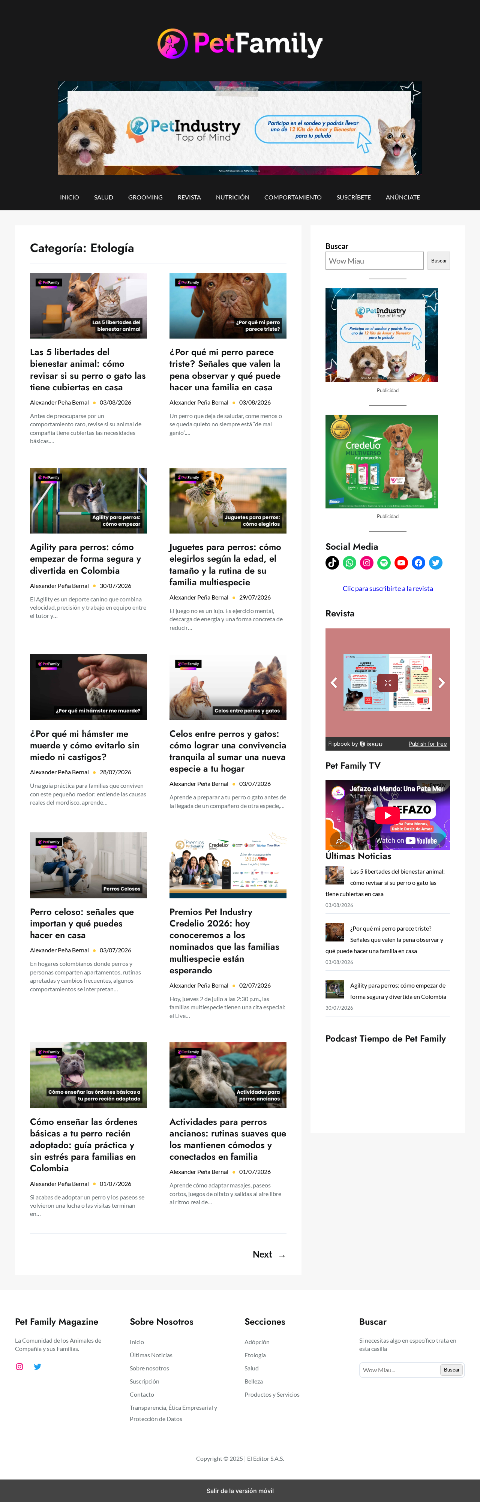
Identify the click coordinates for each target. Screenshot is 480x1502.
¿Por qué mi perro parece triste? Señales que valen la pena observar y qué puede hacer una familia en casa (225, 369)
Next (269, 1254)
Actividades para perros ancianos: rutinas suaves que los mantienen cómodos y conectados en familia (228, 1139)
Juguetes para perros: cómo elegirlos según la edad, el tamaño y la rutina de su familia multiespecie (225, 564)
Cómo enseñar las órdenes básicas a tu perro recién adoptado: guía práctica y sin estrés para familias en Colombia (84, 1145)
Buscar (337, 245)
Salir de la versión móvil (240, 1491)
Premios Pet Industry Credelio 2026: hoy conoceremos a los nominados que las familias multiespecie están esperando (224, 941)
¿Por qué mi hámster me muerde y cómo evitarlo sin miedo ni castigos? (85, 745)
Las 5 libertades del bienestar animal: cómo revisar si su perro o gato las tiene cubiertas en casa (88, 369)
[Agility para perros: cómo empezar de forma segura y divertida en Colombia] (335, 991)
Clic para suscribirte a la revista (388, 588)
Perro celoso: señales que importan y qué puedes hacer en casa (82, 923)
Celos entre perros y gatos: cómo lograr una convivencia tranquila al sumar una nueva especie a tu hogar (228, 751)
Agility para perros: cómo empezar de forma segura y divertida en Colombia (85, 558)
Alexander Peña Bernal (59, 402)
